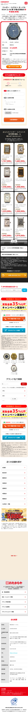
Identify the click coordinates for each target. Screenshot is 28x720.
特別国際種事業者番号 (17, 694)
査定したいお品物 (12, 91)
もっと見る (14, 241)
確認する (23, 383)
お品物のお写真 (9, 109)
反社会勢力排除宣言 (5, 694)
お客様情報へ (14, 120)
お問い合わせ (10, 692)
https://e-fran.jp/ (13, 653)
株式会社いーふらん (5, 690)
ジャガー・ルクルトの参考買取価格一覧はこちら (13, 248)
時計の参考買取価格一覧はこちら (10, 254)
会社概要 (3, 692)
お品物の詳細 (9, 98)
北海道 (4, 467)
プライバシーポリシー (19, 692)
